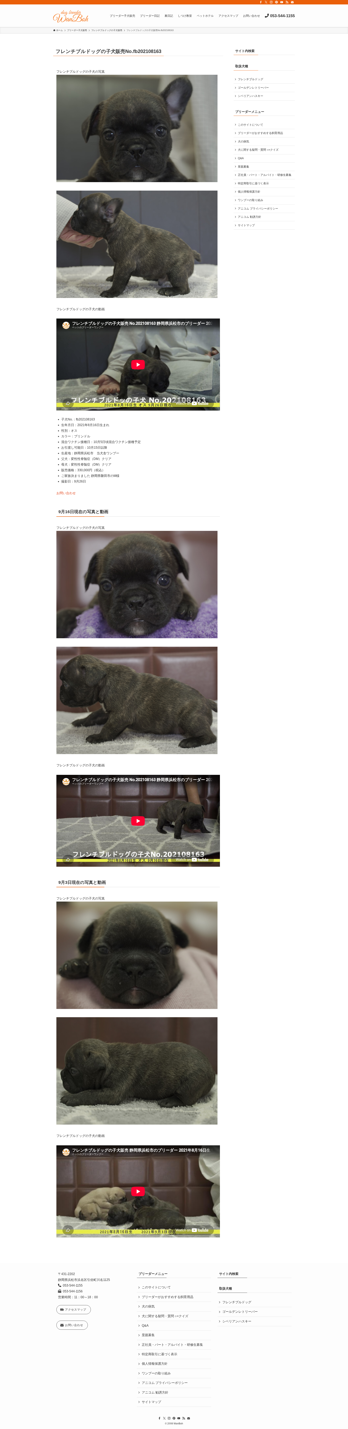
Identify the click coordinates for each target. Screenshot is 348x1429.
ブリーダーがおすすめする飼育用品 (260, 133)
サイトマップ (246, 225)
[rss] (287, 2)
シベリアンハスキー (250, 96)
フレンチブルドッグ (250, 79)
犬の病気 (243, 141)
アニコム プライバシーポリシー (258, 208)
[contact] (292, 2)
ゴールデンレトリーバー (253, 87)
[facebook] (260, 2)
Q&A (241, 158)
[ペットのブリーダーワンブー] (70, 16)
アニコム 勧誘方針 (249, 216)
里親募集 (243, 166)
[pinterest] (276, 2)
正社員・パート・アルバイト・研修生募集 (264, 174)
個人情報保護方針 (249, 191)
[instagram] (271, 2)
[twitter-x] (266, 2)
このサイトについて (250, 124)
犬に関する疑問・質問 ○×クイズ (258, 149)
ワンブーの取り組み (250, 200)
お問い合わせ (66, 493)
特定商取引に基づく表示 (253, 183)
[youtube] (281, 2)
